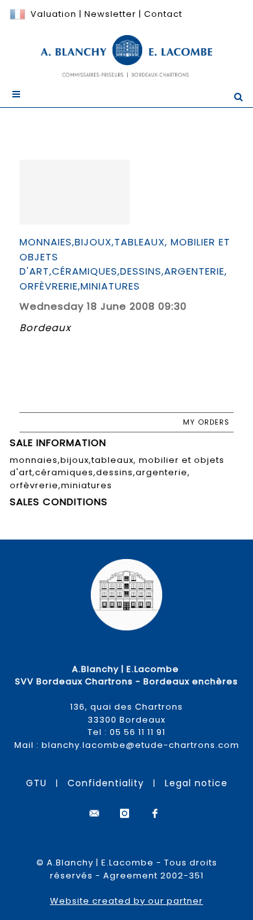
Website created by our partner (126, 901)
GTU (36, 783)
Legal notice (196, 783)
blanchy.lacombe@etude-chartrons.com (140, 745)
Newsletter (109, 14)
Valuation (53, 14)
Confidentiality (105, 783)
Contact (163, 14)
